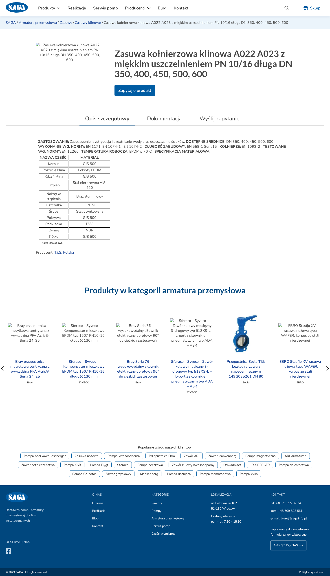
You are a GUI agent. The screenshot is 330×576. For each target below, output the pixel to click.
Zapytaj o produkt (134, 90)
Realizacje (77, 8)
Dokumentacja (164, 118)
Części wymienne (163, 534)
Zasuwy (66, 22)
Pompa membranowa (215, 474)
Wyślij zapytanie (220, 118)
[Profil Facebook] (8, 551)
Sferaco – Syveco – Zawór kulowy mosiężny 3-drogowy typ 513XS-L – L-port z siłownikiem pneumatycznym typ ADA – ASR (192, 374)
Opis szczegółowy (107, 118)
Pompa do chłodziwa (294, 465)
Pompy (156, 511)
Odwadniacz (232, 465)
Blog (162, 8)
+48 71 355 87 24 (288, 503)
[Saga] (17, 8)
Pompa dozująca (179, 474)
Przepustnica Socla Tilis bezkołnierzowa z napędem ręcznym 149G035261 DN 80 (246, 369)
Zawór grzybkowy (118, 474)
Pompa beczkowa (150, 465)
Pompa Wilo (249, 474)
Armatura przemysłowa (38, 22)
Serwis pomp (105, 8)
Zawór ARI (191, 456)
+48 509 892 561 (290, 511)
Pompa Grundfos (84, 474)
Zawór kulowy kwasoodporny (193, 465)
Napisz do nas (286, 545)
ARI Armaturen (295, 456)
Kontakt (181, 8)
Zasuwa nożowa (87, 456)
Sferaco (122, 465)
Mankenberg (149, 474)
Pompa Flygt (99, 465)
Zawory (157, 503)
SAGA (11, 22)
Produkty (46, 8)
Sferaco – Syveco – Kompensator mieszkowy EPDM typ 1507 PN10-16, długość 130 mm (84, 369)
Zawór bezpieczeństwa (38, 465)
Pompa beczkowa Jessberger (45, 456)
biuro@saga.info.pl (294, 518)
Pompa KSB (72, 465)
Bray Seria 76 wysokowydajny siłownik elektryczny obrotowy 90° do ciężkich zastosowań (138, 369)
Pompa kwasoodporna (124, 456)
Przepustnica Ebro (162, 456)
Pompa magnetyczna (260, 456)
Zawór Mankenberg (222, 456)
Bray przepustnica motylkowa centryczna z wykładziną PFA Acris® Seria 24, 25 (29, 369)
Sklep (315, 8)
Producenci (135, 8)
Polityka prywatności (311, 572)
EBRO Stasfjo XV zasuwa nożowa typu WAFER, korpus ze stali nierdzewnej (300, 369)
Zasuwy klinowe (88, 22)
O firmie (97, 503)
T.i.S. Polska (64, 252)
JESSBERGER (260, 465)
